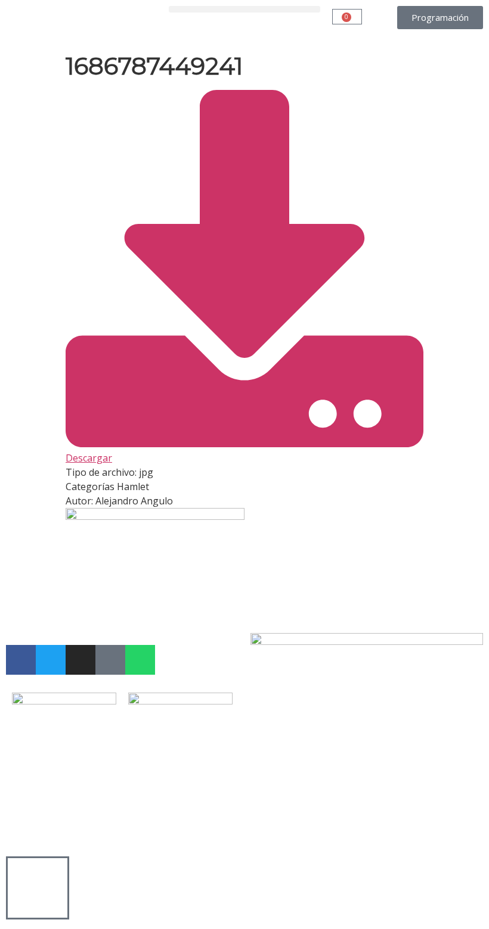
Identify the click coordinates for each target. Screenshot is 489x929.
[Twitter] (51, 660)
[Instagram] (80, 660)
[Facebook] (21, 660)
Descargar (89, 457)
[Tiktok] (110, 660)
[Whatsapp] (140, 660)
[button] (244, 9)
